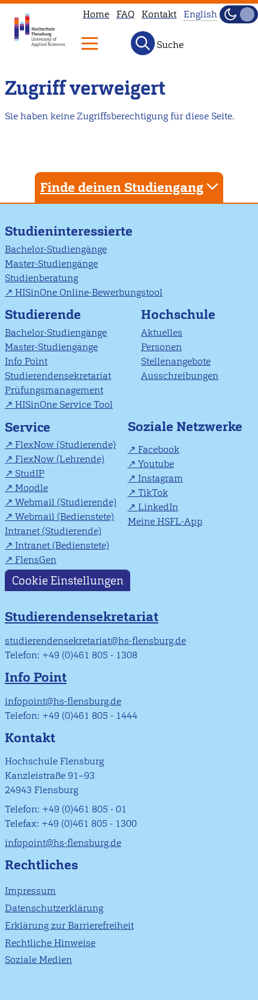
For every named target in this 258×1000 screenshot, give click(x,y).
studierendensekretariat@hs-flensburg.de (95, 640)
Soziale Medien (38, 959)
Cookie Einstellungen (68, 580)
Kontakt (159, 14)
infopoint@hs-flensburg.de (63, 701)
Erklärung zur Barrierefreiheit (69, 925)
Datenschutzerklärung (54, 908)
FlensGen (35, 559)
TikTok (153, 492)
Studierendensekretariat (58, 375)
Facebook (158, 449)
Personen (161, 347)
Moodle (31, 487)
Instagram (160, 478)
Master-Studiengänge (51, 263)
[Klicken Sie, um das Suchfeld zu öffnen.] (143, 43)
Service (27, 427)
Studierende (43, 314)
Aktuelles (161, 332)
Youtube (156, 463)
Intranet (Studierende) (53, 531)
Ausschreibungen (179, 375)
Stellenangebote (176, 361)
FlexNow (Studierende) (65, 444)
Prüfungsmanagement (54, 390)
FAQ (125, 14)
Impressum (30, 890)
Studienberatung (41, 278)
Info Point (26, 361)
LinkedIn (158, 507)
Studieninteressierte (69, 231)
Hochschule (178, 314)
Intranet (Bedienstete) (62, 545)
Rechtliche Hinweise (50, 942)
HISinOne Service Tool (64, 404)
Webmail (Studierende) (65, 502)
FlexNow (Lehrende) (59, 459)
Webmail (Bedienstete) (64, 516)
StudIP (29, 473)
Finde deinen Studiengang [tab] (121, 187)
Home (96, 14)
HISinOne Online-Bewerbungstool (89, 292)
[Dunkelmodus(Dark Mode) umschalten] (239, 14)
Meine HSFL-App (165, 521)
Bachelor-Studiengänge (56, 249)
